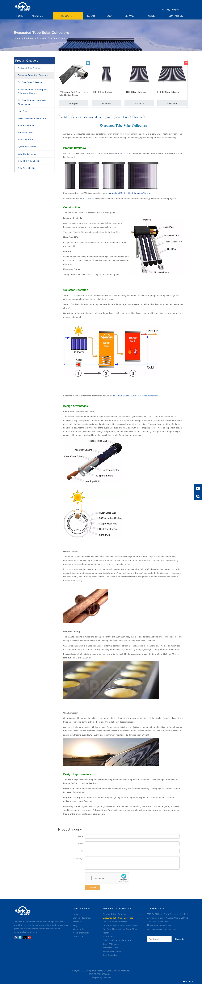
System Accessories (111, 951)
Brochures (78, 921)
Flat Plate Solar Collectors (114, 921)
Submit (92, 887)
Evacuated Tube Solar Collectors (117, 918)
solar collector (122, 117)
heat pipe (138, 117)
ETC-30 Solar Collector (168, 92)
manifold (64, 117)
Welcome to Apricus (82, 918)
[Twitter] (25, 937)
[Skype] (198, 496)
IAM (108, 117)
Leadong (107, 977)
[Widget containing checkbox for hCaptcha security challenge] (107, 878)
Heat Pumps (108, 936)
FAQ (75, 925)
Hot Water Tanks (110, 947)
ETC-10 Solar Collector (102, 92)
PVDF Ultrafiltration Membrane (116, 940)
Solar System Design (120, 396)
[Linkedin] (20, 937)
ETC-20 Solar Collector (135, 92)
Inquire (75, 103)
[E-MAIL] (198, 488)
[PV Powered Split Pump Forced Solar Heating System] (73, 74)
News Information (81, 933)
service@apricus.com (166, 929)
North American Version (139, 193)
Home (76, 914)
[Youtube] (29, 937)
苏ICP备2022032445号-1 (101, 974)
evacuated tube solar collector (87, 117)
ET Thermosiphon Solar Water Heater (120, 925)
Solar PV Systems (110, 944)
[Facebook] (16, 937)
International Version (117, 193)
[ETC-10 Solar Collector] (106, 74)
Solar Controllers (110, 955)
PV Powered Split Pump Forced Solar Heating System (73, 93)
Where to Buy (79, 929)
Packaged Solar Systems (114, 914)
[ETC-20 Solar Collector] (139, 74)
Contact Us (78, 936)
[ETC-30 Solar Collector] (172, 74)
